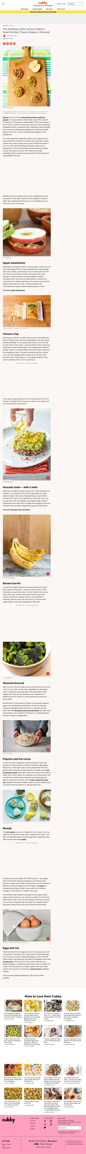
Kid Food (5, 25)
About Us (32, 1123)
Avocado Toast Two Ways (20, 510)
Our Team (32, 1120)
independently (9, 111)
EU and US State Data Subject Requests (75, 1143)
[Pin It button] (47, 103)
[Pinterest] (7, 43)
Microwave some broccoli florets (26, 710)
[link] (13, 1015)
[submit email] (79, 1128)
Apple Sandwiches (18, 290)
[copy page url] (14, 43)
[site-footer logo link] (6, 1141)
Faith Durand (9, 677)
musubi (23, 839)
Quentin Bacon (9, 481)
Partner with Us (6, 1148)
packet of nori (35, 969)
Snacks (5, 117)
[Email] (11, 43)
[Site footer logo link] (8, 1120)
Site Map (32, 1128)
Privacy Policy (71, 1133)
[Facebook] (4, 43)
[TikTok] (51, 1124)
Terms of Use (63, 1133)
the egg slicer (8, 962)
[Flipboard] (45, 1128)
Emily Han (8, 257)
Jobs (3, 1146)
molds (41, 886)
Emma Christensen (10, 577)
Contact (32, 1126)
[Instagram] (51, 1121)
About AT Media (6, 1144)
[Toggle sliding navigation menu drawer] (3, 4)
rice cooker (10, 832)
